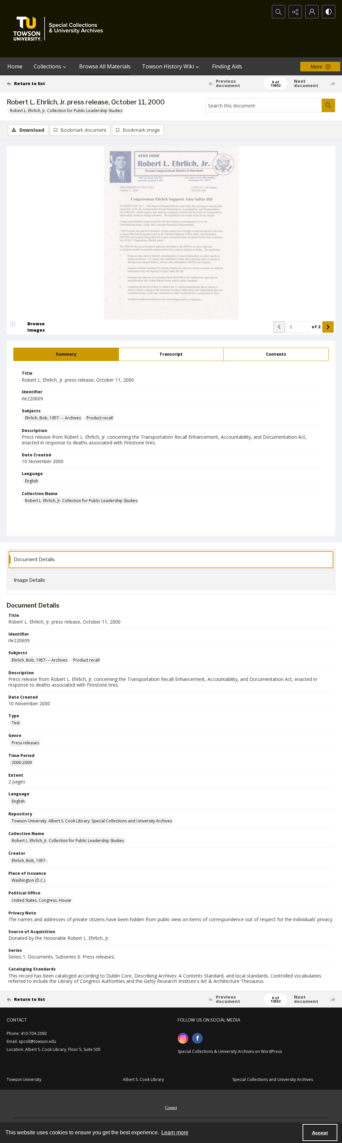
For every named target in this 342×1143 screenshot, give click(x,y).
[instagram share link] (183, 1038)
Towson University (24, 1079)
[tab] (66, 354)
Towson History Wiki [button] (168, 66)
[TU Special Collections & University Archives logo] (60, 28)
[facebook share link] (197, 1038)
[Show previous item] (279, 327)
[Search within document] (328, 105)
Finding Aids (227, 66)
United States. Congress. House (41, 900)
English (31, 481)
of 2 (316, 327)
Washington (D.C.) (28, 880)
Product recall (100, 418)
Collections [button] (47, 66)
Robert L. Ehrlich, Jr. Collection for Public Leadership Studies (66, 110)
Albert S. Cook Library (143, 1079)
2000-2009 (22, 762)
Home (14, 66)
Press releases (25, 743)
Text (16, 723)
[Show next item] (328, 327)
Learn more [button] (174, 1132)
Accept (320, 1132)
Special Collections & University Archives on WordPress (230, 1051)
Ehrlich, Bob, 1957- (29, 860)
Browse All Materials (105, 66)
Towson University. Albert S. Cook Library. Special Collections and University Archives (92, 821)
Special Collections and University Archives (272, 1079)
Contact (171, 1107)
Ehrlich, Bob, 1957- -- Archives (53, 418)
